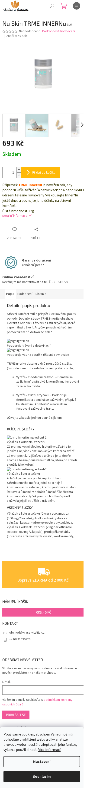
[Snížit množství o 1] (18, 175)
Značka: (17, 36)
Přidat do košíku (43, 172)
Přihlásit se (16, 715)
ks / (43, 612)
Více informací (49, 749)
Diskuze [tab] (40, 294)
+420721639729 (19, 639)
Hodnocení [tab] (24, 294)
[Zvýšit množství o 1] (18, 169)
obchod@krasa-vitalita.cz (27, 632)
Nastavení (41, 761)
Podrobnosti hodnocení (58, 31)
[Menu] (76, 5)
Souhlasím (42, 776)
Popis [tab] (10, 294)
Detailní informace (14, 215)
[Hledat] (52, 5)
